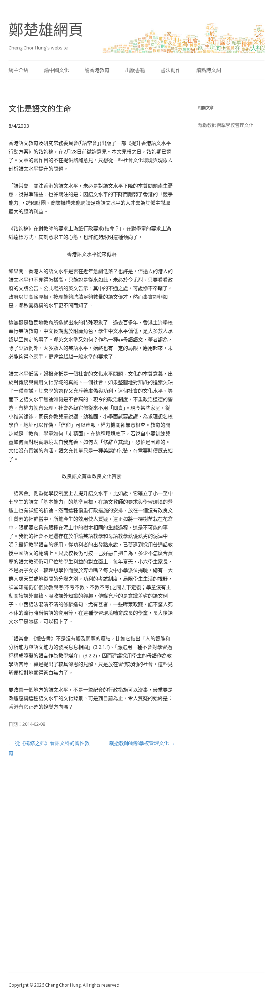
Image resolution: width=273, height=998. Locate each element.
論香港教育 (97, 70)
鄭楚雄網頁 (46, 29)
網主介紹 (18, 70)
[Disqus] (92, 873)
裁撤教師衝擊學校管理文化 (142, 743)
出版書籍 (135, 70)
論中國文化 (56, 70)
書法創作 (171, 70)
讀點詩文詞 (208, 70)
